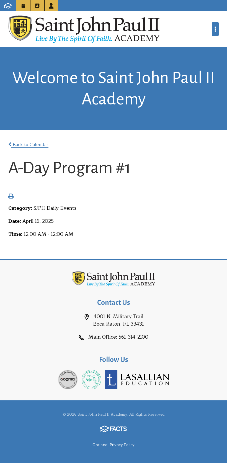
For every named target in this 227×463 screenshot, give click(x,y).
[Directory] (37, 5)
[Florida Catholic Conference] (91, 379)
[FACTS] (8, 5)
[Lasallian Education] (137, 379)
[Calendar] (23, 5)
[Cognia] (68, 379)
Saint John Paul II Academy (83, 29)
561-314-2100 (133, 337)
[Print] (11, 196)
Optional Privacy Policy (113, 445)
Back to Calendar (29, 144)
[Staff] (51, 5)
